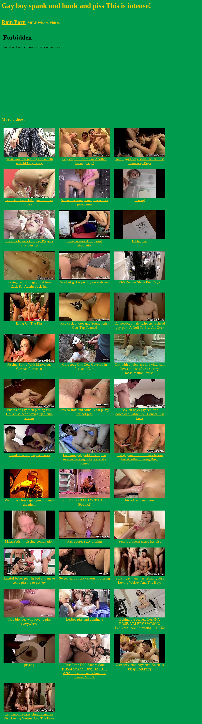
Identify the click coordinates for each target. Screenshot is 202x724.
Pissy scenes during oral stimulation (84, 243)
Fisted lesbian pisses (139, 500)
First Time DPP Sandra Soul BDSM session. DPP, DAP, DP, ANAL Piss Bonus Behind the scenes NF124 (84, 671)
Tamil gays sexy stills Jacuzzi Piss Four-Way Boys (139, 161)
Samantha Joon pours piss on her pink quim (84, 202)
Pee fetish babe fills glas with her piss (29, 202)
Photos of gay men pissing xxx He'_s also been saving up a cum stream (29, 414)
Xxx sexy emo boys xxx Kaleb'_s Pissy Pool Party (140, 667)
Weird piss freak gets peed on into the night (29, 502)
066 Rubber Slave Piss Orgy (139, 282)
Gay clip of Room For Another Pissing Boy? (84, 161)
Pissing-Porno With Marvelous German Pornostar (29, 366)
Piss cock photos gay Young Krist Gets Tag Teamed (84, 325)
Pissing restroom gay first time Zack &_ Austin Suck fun (29, 284)
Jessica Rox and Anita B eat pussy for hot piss (84, 412)
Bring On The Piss (29, 323)
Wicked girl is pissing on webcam (84, 282)
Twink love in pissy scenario (29, 455)
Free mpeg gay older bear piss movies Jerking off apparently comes (84, 459)
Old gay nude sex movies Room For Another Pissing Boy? (140, 457)
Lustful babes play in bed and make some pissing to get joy (29, 580)
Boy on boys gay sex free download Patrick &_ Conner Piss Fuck (139, 414)
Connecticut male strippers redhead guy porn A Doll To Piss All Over (139, 325)
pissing (29, 665)
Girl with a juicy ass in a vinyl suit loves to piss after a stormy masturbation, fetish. (140, 368)
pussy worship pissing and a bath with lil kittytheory (29, 161)
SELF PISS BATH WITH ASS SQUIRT (84, 502)
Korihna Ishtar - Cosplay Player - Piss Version (29, 243)
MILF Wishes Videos (44, 23)
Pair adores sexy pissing (84, 541)
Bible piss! (139, 241)
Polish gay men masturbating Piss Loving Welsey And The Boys (140, 580)
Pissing (140, 200)
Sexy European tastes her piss (139, 541)
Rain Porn (14, 22)
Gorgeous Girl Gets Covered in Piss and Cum (84, 366)
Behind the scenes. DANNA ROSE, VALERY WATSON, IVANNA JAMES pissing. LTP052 (140, 623)
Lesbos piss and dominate (84, 619)
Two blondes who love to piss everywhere (29, 621)
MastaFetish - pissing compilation (29, 541)
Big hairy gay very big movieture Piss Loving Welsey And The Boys (29, 716)
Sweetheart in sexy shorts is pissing (84, 578)
